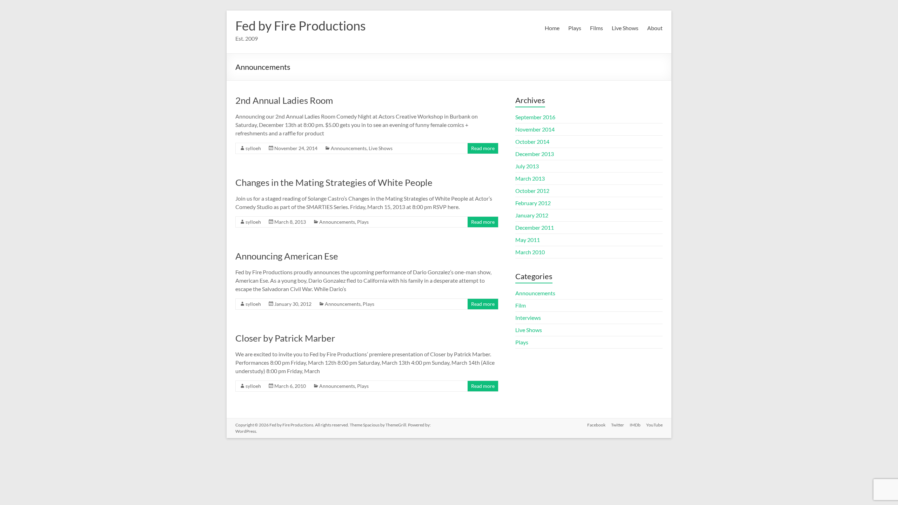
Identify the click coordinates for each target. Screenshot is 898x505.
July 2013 (527, 166)
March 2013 (530, 178)
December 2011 (534, 227)
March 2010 (530, 252)
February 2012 (533, 203)
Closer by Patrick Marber (285, 338)
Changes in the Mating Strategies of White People (334, 182)
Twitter (617, 424)
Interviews (528, 317)
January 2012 (531, 215)
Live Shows (625, 28)
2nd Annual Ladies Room (284, 100)
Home (552, 28)
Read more (483, 148)
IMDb (635, 424)
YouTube (654, 424)
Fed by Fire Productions (300, 25)
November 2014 (535, 129)
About (655, 28)
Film (520, 305)
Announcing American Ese (286, 256)
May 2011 (527, 239)
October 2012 (532, 190)
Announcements (349, 148)
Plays (574, 28)
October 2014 (532, 141)
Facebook (596, 424)
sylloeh (253, 148)
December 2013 (534, 153)
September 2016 (535, 117)
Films (596, 28)
